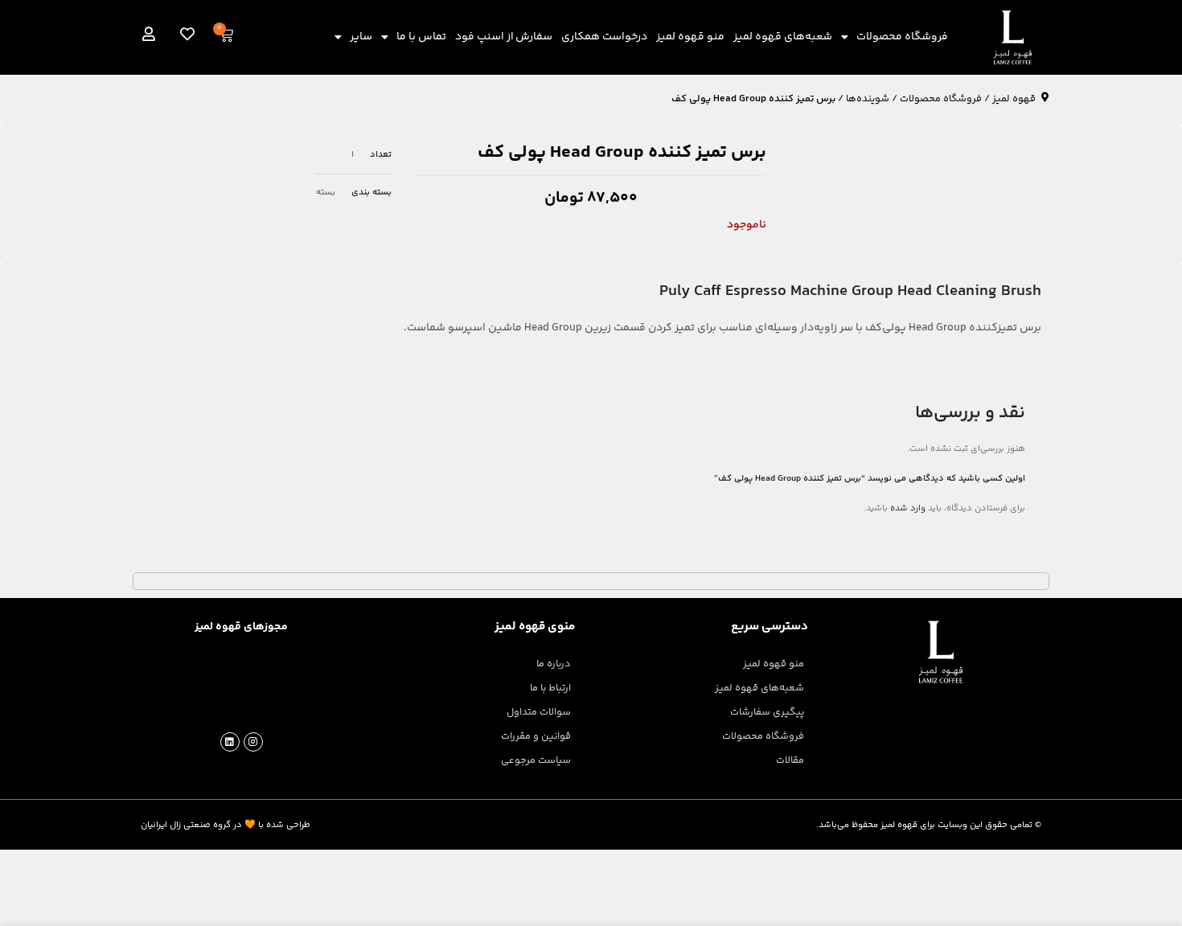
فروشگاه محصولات (902, 37)
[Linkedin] (230, 742)
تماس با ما (421, 37)
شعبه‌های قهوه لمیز (782, 37)
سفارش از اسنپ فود (504, 37)
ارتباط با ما (550, 688)
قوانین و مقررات (536, 736)
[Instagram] (253, 742)
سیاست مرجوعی (536, 760)
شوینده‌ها (867, 99)
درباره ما (553, 664)
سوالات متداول (539, 712)
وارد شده (907, 508)
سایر (361, 37)
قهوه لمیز (1014, 99)
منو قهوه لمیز (690, 37)
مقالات (790, 760)
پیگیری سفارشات (767, 712)
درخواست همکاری (604, 37)
